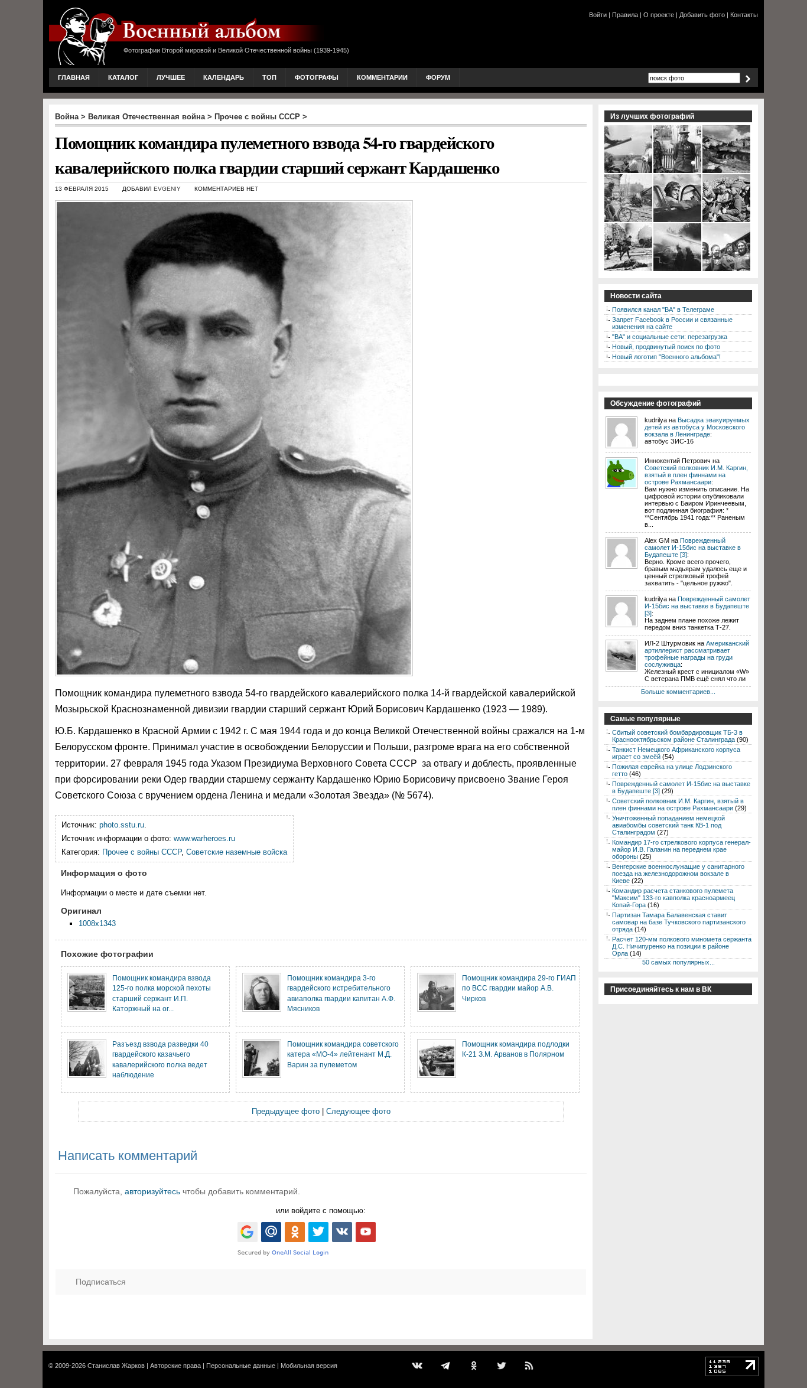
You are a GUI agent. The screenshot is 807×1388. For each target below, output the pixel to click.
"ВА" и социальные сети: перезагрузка (669, 336)
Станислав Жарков (116, 1365)
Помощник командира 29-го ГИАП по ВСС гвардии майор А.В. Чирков (519, 988)
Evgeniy (167, 188)
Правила (625, 14)
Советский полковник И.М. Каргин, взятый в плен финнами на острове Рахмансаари (696, 475)
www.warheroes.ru (204, 838)
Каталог (123, 77)
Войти (598, 14)
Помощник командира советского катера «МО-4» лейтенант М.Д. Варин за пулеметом (343, 1054)
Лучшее (171, 77)
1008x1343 (97, 923)
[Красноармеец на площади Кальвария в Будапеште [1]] (628, 220)
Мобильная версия (309, 1365)
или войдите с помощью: (321, 1210)
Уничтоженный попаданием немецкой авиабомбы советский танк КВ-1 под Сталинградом (668, 825)
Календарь (223, 77)
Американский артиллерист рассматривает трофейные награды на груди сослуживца (697, 654)
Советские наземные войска (236, 852)
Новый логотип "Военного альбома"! (666, 356)
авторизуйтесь (152, 1191)
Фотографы (317, 77)
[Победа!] (726, 269)
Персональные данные (240, 1365)
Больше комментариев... (678, 691)
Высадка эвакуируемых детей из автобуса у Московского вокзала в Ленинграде (697, 427)
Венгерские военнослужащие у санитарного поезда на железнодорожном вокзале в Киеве (678, 873)
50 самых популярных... (678, 962)
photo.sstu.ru (121, 824)
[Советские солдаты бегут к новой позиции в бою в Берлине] (628, 269)
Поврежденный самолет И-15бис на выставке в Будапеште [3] (693, 547)
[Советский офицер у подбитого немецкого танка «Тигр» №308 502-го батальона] (726, 171)
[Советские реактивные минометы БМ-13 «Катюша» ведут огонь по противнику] (677, 269)
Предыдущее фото (286, 1111)
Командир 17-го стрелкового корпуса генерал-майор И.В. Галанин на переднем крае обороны (681, 849)
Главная (74, 77)
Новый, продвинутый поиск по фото (666, 346)
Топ (269, 77)
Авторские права (175, 1365)
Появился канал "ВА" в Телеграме (663, 309)
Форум (438, 77)
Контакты (744, 14)
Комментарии (382, 77)
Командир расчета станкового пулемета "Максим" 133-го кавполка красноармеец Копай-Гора (673, 897)
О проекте (658, 14)
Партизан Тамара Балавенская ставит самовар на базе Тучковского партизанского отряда (679, 922)
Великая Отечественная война (146, 116)
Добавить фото (702, 14)
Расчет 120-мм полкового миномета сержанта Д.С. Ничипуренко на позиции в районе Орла (681, 946)
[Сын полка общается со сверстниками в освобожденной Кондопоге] (726, 220)
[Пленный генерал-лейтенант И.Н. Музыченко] (677, 171)
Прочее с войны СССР (257, 116)
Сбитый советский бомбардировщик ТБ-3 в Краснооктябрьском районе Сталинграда (677, 736)
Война (67, 116)
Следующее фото (358, 1111)
